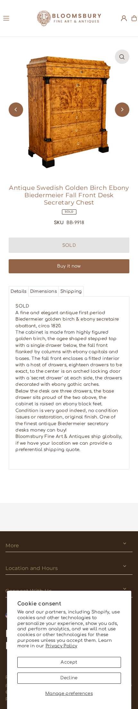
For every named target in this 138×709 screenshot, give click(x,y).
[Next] (122, 109)
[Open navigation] (16, 18)
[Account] (124, 18)
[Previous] (16, 109)
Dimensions (43, 291)
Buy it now (69, 266)
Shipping (71, 291)
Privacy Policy (61, 645)
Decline (68, 677)
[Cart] (134, 18)
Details (18, 291)
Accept (69, 662)
